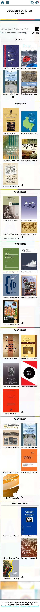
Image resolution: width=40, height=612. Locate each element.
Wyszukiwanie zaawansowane (11, 33)
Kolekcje (24, 33)
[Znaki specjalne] (37, 33)
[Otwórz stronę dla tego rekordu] (11, 56)
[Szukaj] (37, 29)
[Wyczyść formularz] (33, 33)
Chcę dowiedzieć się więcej (10, 606)
